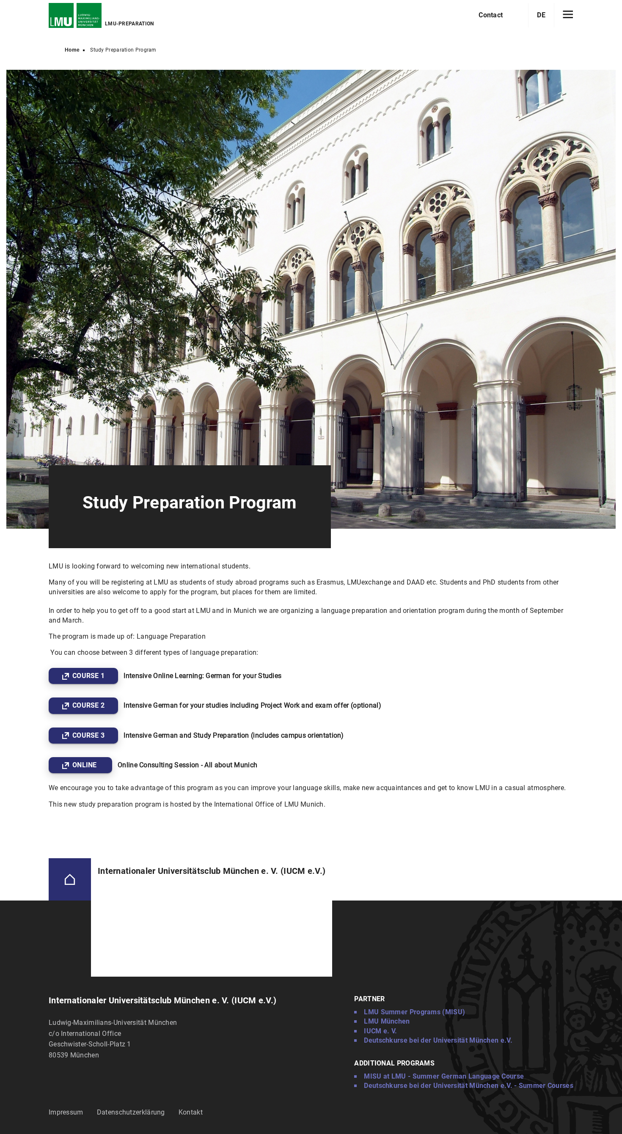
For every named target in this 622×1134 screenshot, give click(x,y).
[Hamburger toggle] (568, 15)
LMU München (387, 1021)
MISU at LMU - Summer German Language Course (444, 1076)
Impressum (66, 1112)
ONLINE (85, 765)
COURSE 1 (88, 676)
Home (72, 50)
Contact (491, 15)
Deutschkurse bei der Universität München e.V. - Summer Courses (468, 1086)
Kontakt (191, 1112)
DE (541, 15)
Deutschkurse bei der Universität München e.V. (438, 1040)
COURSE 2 (88, 705)
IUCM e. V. (380, 1031)
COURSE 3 (88, 735)
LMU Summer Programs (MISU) (414, 1012)
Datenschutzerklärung (131, 1112)
